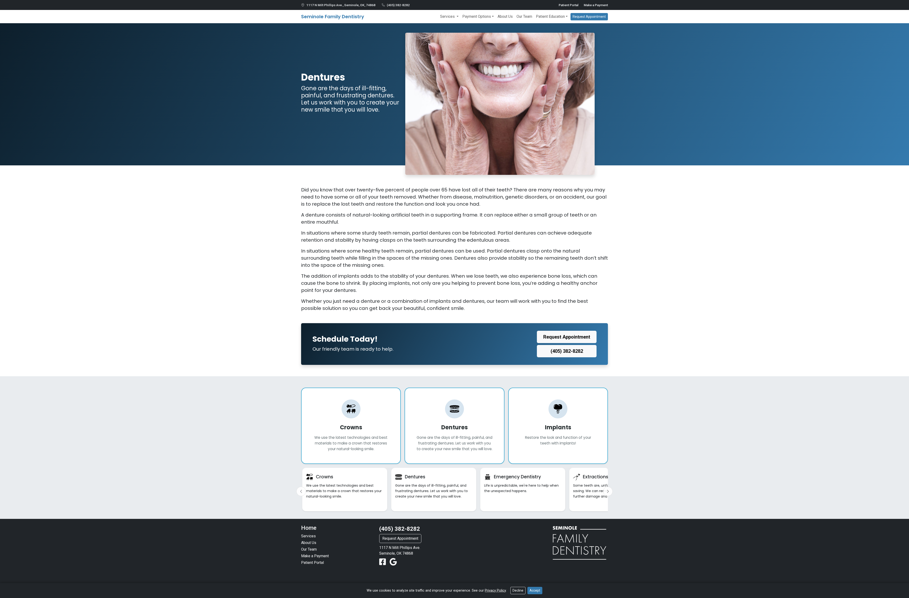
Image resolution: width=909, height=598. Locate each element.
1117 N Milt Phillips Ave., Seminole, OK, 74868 (340, 5)
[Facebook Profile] (383, 561)
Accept (535, 590)
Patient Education (550, 16)
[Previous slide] (301, 491)
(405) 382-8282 (398, 5)
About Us (505, 16)
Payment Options (476, 16)
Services (448, 16)
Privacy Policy (495, 591)
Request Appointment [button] (589, 16)
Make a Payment (596, 5)
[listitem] (344, 489)
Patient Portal (569, 5)
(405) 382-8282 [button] (567, 351)
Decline (517, 590)
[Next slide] (608, 491)
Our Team (524, 16)
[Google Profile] (393, 561)
